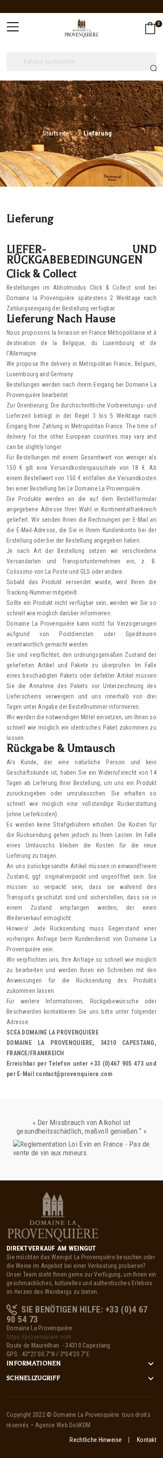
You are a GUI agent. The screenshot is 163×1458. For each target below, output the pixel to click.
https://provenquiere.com (39, 1336)
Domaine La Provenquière (86, 1414)
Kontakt (146, 1440)
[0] (150, 28)
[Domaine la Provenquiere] (53, 1215)
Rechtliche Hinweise (96, 1440)
